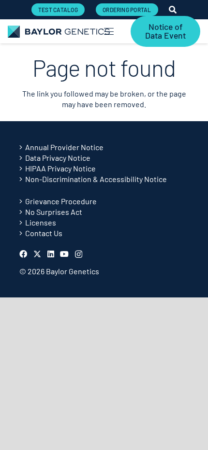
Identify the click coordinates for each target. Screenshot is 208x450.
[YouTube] (64, 254)
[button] (109, 31)
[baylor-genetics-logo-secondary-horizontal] (59, 32)
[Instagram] (78, 254)
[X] (37, 254)
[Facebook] (23, 254)
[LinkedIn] (50, 254)
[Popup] (173, 9)
